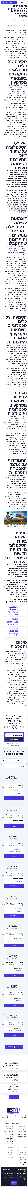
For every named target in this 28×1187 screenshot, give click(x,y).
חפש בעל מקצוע (14, 739)
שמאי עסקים (22, 1137)
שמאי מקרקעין (21, 1155)
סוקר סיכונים (9, 1139)
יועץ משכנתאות (8, 1132)
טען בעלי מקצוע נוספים (15, 1047)
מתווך (11, 1136)
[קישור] (5, 26)
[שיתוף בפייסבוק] (21, 26)
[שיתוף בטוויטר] (18, 26)
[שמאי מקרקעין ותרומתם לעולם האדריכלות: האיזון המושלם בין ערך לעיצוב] (23, 609)
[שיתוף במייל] (8, 26)
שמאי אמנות (22, 1134)
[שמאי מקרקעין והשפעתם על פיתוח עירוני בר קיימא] (23, 1088)
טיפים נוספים (14, 1097)
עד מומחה (9, 1141)
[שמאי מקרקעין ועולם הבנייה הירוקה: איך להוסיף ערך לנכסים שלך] (23, 1065)
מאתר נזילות (9, 1134)
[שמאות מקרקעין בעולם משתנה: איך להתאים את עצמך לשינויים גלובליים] (23, 621)
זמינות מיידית (14, 798)
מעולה (14, 1182)
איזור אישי (9, 1152)
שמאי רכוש (22, 1132)
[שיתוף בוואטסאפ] (12, 26)
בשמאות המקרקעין (16, 87)
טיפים (11, 1155)
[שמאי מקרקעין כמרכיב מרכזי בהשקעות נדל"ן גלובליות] (23, 632)
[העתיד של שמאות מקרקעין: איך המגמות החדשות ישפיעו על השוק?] (23, 1077)
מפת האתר (9, 1157)
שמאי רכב (23, 1129)
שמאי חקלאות (21, 1150)
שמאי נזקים (22, 1157)
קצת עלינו (10, 1150)
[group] (14, 793)
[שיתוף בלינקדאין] (15, 26)
